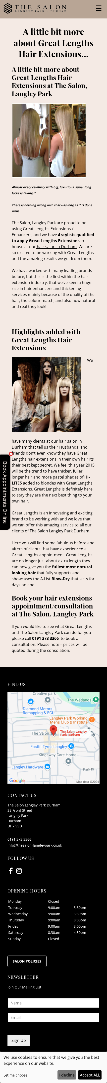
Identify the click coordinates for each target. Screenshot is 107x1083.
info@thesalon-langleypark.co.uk (34, 845)
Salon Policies (27, 961)
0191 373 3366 (19, 839)
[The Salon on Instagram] (19, 871)
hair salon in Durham (56, 246)
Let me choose (15, 1075)
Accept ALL (90, 1075)
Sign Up (18, 1040)
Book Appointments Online (5, 492)
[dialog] (53, 1067)
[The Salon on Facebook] (10, 871)
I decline (67, 1075)
